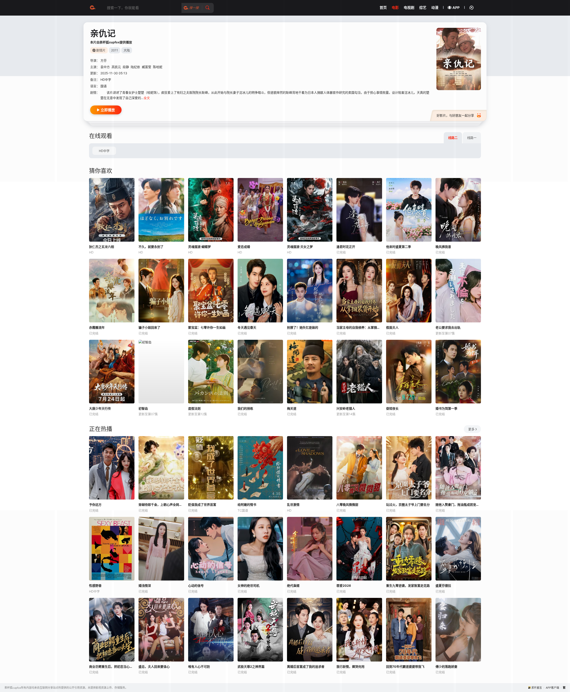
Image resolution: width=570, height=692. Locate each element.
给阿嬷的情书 (247, 504)
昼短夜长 (392, 408)
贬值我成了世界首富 (202, 504)
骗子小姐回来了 (149, 327)
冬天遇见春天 (247, 327)
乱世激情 (293, 504)
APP (456, 7)
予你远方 (95, 504)
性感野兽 (95, 585)
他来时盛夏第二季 (398, 247)
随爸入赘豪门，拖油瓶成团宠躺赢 (458, 504)
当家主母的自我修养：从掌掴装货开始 (359, 327)
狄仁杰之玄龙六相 (101, 247)
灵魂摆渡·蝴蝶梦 (199, 247)
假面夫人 (392, 327)
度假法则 (194, 408)
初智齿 (143, 408)
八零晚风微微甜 (347, 504)
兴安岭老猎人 (345, 408)
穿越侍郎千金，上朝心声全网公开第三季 (161, 504)
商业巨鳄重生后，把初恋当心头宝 (111, 666)
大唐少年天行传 (100, 408)
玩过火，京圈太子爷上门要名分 (408, 504)
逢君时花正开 (345, 247)
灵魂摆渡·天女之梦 (300, 247)
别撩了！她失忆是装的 (302, 327)
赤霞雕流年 (97, 327)
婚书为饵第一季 (446, 408)
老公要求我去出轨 (448, 327)
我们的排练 (245, 408)
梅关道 (291, 408)
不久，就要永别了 (150, 247)
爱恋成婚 (244, 247)
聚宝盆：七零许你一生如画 (207, 327)
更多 (471, 429)
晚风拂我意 (443, 247)
